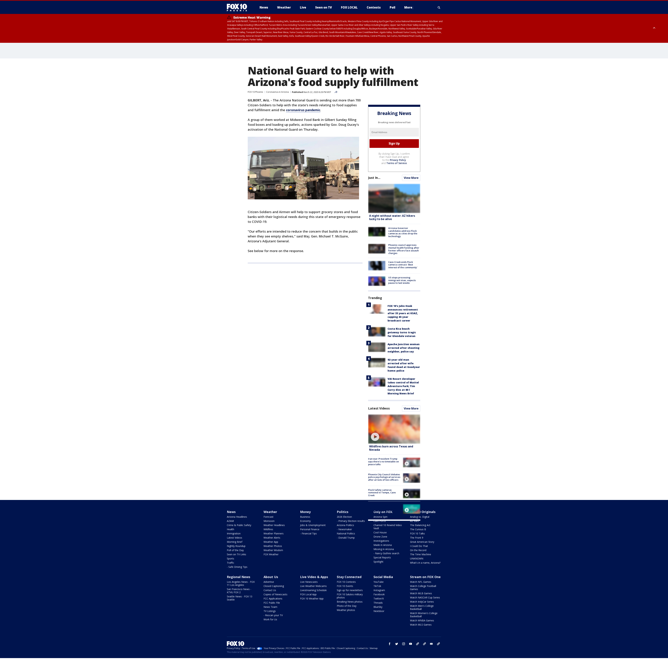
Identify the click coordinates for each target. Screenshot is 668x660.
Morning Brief (234, 541)
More (408, 7)
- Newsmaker (344, 529)
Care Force (379, 521)
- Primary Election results (351, 521)
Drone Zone (380, 536)
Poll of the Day (235, 550)
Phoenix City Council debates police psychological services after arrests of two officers (384, 477)
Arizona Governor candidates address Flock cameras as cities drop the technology (402, 232)
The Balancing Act (420, 525)
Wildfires (268, 529)
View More (411, 178)
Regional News (238, 577)
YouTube (378, 581)
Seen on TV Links (236, 554)
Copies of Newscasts (275, 594)
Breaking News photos (350, 601)
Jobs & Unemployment (313, 525)
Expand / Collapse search (439, 7)
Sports (230, 558)
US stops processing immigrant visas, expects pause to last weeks (402, 280)
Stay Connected (349, 577)
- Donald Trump (346, 537)
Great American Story (422, 541)
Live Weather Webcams (313, 586)
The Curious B (418, 529)
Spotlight (378, 561)
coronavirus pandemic (303, 110)
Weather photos (346, 610)
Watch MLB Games (421, 593)
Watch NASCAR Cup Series (425, 597)
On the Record (418, 550)
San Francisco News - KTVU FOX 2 (239, 590)
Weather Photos (273, 546)
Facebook (379, 594)
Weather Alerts (272, 537)
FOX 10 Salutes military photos (350, 596)
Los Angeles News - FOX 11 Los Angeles (241, 583)
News (231, 512)
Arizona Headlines (237, 516)
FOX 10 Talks (417, 533)
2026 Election (344, 516)
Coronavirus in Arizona (277, 91)
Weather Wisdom (273, 550)
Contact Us (270, 590)
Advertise (269, 581)
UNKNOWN (416, 558)
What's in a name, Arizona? (425, 562)
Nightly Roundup (236, 546)
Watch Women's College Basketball (424, 614)
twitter (396, 644)
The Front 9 (416, 537)
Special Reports (382, 557)
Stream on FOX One (425, 577)
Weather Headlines (274, 525)
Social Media (383, 577)
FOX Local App (308, 594)
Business (305, 516)
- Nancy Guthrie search (386, 553)
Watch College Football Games (423, 587)
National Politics (346, 533)
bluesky (424, 644)
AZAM (230, 521)
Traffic (230, 562)
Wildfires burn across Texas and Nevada (391, 448)
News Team (270, 607)
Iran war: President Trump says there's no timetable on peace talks (383, 461)
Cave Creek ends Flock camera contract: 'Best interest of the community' (402, 264)
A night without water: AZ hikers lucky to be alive (392, 217)
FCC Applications (273, 598)
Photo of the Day (346, 605)
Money (305, 512)
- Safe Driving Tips (237, 566)
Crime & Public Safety (239, 525)
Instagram (379, 590)
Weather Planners (274, 533)
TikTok (377, 586)
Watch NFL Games (420, 581)
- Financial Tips (308, 533)
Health (230, 529)
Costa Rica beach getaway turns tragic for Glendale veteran (402, 332)
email (431, 644)
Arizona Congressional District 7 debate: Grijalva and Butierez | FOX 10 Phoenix (382, 509)
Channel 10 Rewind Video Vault (387, 526)
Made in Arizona (382, 545)
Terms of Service (396, 163)
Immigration (234, 533)
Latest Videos (379, 408)
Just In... (374, 178)
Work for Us (270, 619)
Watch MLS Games (421, 624)
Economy (305, 521)
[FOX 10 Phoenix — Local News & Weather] (238, 7)
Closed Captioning (274, 586)
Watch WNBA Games (422, 620)
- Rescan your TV (273, 615)
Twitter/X (378, 598)
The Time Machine (420, 554)
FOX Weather (271, 554)
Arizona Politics (345, 525)
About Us (271, 577)
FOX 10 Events (345, 586)
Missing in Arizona (383, 549)
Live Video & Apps (314, 577)
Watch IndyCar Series (422, 601)
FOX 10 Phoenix (255, 91)
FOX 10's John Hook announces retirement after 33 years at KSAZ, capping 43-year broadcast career (403, 313)
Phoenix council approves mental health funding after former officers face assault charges (403, 249)
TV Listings (270, 611)
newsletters (438, 644)
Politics (342, 512)
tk (417, 644)
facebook (389, 644)
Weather (270, 512)
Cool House (380, 532)
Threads (378, 602)
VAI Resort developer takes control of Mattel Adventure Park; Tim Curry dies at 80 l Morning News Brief (403, 386)
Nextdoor (378, 611)
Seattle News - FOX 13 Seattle (239, 598)
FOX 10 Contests (346, 581)
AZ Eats (414, 521)
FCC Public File (272, 602)
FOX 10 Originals (422, 512)
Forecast (268, 516)
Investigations (381, 540)
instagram (403, 644)
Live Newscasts (309, 581)
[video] (394, 429)
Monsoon (269, 521)
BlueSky (377, 607)
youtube (410, 644)
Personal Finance (309, 529)
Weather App (271, 541)
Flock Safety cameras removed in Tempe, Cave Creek (382, 492)
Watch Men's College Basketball (422, 607)
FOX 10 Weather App (312, 598)
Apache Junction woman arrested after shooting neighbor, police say (404, 348)
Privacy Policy (398, 160)
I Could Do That (419, 546)
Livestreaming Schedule (313, 590)
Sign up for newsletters (350, 590)
